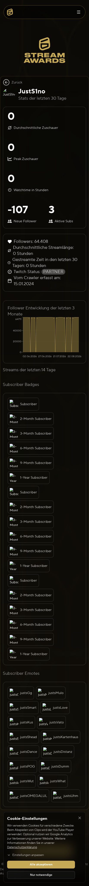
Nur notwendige (41, 875)
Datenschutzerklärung (22, 847)
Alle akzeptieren (41, 865)
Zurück (16, 82)
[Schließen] (80, 818)
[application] (44, 338)
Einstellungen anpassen (28, 855)
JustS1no (31, 91)
